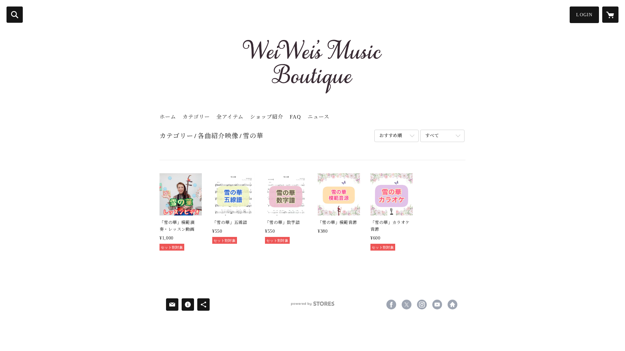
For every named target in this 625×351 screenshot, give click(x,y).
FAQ (295, 117)
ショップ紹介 (266, 117)
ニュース (318, 117)
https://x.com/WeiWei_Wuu (406, 304)
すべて (432, 135)
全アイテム (229, 117)
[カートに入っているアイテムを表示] (610, 14)
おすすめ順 (390, 135)
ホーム (168, 117)
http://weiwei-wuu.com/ (452, 304)
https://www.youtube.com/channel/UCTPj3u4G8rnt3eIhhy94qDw (437, 304)
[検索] (15, 14)
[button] (584, 14)
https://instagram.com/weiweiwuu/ (422, 304)
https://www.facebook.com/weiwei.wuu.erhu (391, 304)
